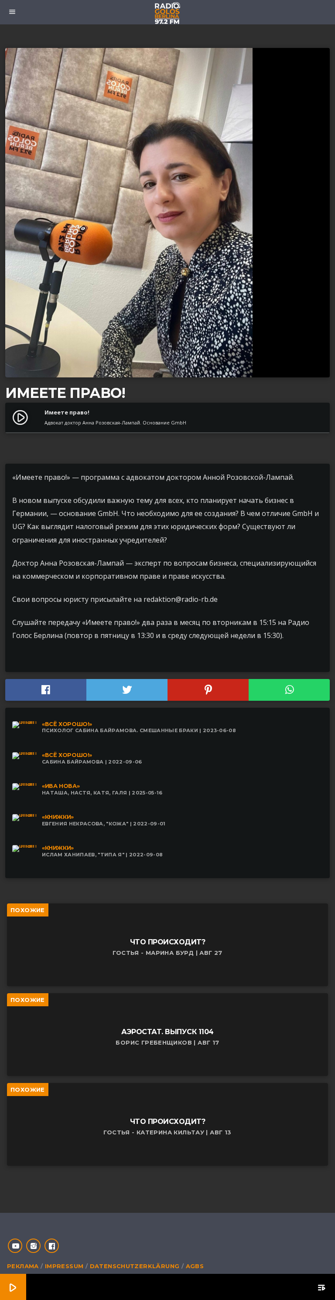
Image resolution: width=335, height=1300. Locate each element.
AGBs (195, 1266)
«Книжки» (58, 848)
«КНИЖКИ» (58, 817)
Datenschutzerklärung (135, 1266)
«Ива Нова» (60, 786)
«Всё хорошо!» (67, 724)
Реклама (23, 1266)
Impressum (64, 1266)
